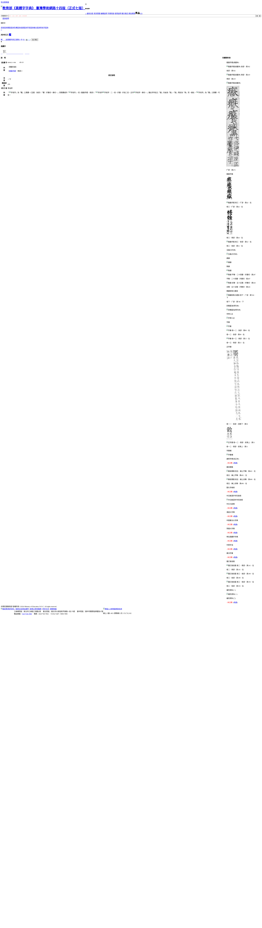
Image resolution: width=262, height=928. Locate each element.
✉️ (29, 39)
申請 (235, 463)
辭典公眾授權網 (35, 609)
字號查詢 (30, 28)
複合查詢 (37, 28)
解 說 (4, 39)
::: (85, 13)
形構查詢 (17, 28)
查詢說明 (5, 18)
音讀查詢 (23, 28)
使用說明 (118, 13)
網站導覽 (132, 13)
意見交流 (45, 609)
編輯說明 (104, 13)
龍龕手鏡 (12, 71)
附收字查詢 (44, 28)
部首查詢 (4, 28)
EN (141, 13)
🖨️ (27, 39)
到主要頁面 (5, 2)
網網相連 (53, 609)
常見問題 (97, 13)
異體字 (9, 39)
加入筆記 (34, 39)
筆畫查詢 (10, 28)
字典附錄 (111, 13)
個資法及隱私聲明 (22, 609)
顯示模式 (125, 13)
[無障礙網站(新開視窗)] (112, 609)
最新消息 (90, 13)
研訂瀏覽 (15, 39)
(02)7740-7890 (27, 614)
